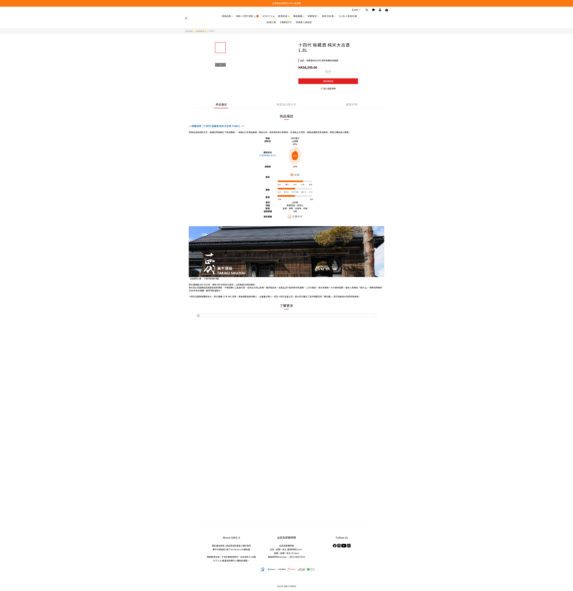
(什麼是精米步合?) (267, 155)
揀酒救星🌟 (284, 16)
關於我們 (246, 545)
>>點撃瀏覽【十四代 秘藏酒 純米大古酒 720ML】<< (216, 126)
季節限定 (312, 16)
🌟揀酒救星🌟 (200, 31)
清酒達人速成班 (304, 22)
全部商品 (189, 31)
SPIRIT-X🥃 (268, 16)
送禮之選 (271, 22)
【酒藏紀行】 (286, 22)
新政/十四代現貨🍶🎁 (247, 16)
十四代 (211, 31)
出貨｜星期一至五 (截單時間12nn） (286, 549)
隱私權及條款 (218, 545)
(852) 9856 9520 (297, 556)
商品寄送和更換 (233, 545)
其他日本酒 (328, 16)
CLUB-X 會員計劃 (348, 16)
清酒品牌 (226, 16)
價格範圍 (297, 16)
